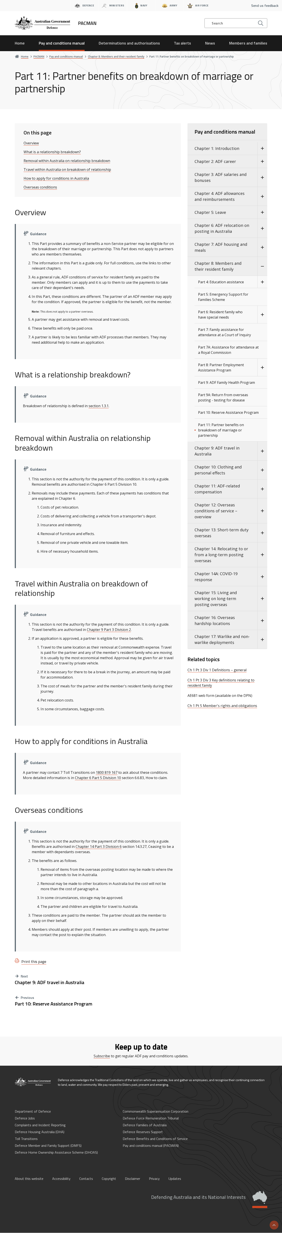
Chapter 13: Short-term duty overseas (222, 532)
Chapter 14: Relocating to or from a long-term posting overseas (221, 554)
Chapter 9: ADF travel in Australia (49, 982)
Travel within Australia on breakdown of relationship (67, 169)
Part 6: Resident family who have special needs (220, 315)
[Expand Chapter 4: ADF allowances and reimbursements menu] (262, 196)
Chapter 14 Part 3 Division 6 (99, 846)
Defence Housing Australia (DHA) (39, 1131)
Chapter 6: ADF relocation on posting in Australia (222, 228)
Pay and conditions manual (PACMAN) (151, 1145)
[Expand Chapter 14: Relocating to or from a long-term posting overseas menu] (262, 554)
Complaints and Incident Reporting (40, 1125)
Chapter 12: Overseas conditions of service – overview (216, 510)
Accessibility (61, 1178)
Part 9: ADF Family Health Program (226, 382)
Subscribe (102, 1056)
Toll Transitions (26, 1138)
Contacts (86, 1178)
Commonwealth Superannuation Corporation (155, 1111)
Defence (88, 5)
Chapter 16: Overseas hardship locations (215, 620)
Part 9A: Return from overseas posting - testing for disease (223, 397)
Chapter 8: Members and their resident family (218, 266)
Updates (175, 1178)
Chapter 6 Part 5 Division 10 (98, 777)
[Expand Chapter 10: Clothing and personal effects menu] (262, 470)
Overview (31, 143)
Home (20, 43)
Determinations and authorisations (129, 43)
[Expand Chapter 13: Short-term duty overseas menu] (262, 532)
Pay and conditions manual (62, 43)
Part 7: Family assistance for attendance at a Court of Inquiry (224, 332)
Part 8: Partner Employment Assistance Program (221, 367)
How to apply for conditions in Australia (56, 178)
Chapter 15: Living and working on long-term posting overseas (216, 598)
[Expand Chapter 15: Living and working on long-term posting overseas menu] (262, 598)
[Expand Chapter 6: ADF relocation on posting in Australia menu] (262, 228)
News (210, 43)
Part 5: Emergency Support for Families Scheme (223, 297)
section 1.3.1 (99, 405)
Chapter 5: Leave (210, 212)
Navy (143, 5)
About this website (29, 1178)
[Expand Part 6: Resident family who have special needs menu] (262, 314)
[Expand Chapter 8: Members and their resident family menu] (262, 266)
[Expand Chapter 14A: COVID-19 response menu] (262, 576)
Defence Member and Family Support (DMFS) (48, 1145)
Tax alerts (182, 43)
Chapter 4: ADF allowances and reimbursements (220, 196)
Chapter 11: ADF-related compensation (217, 488)
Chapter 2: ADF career (215, 161)
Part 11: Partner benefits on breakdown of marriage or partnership (221, 430)
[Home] (33, 1082)
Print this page (33, 961)
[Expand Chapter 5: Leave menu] (262, 212)
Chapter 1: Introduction (217, 148)
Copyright (109, 1178)
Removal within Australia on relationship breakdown (67, 160)
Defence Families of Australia (145, 1125)
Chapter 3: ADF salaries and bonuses (221, 177)
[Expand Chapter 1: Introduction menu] (262, 148)
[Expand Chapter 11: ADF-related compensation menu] (262, 488)
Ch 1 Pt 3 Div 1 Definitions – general (217, 670)
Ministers (116, 5)
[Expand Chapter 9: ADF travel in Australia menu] (262, 451)
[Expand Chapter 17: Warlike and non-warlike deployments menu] (262, 639)
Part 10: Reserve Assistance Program (53, 1003)
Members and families (248, 43)
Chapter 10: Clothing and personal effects (218, 470)
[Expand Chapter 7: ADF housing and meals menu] (262, 247)
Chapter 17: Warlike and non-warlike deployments (222, 639)
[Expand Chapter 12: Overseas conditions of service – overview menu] (262, 510)
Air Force (202, 5)
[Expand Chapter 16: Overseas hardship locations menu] (262, 620)
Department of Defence (33, 1111)
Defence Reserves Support (143, 1131)
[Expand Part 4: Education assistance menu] (262, 282)
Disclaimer (132, 1178)
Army (173, 5)
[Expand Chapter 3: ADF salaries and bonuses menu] (262, 177)
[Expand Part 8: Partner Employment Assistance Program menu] (262, 367)
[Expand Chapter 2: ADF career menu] (262, 161)
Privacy (154, 1178)
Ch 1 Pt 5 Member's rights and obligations (222, 705)
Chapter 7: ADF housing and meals (221, 247)
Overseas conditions (40, 187)
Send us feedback (264, 5)
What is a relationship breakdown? (52, 151)
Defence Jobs (25, 1118)
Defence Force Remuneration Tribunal (151, 1118)
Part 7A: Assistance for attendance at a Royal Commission (228, 350)
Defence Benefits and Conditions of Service (155, 1138)
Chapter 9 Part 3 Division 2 (109, 629)
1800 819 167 (106, 772)
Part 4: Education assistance (221, 282)
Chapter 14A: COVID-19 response (216, 576)
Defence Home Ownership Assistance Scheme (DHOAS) (56, 1152)
